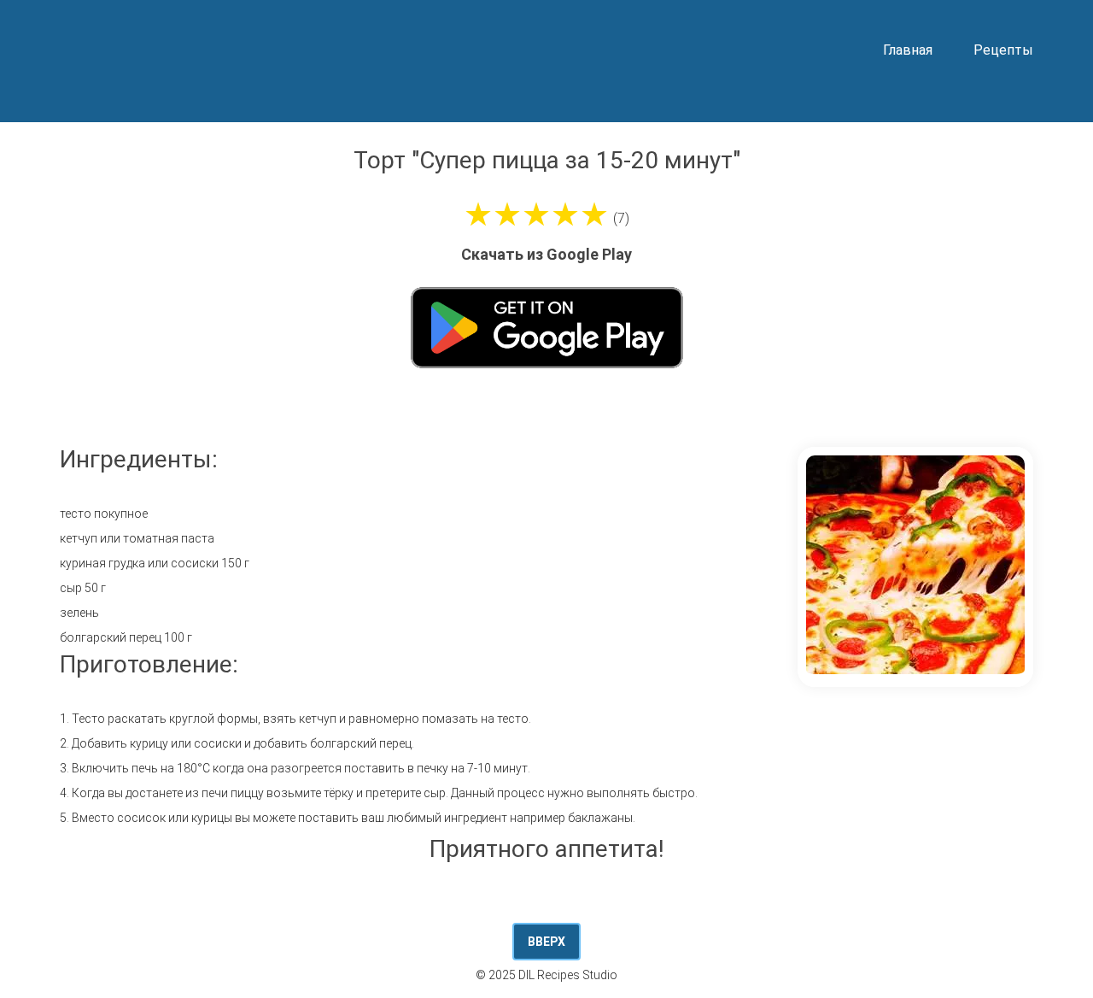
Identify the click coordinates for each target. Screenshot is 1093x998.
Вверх (546, 941)
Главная (907, 50)
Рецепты (1003, 50)
